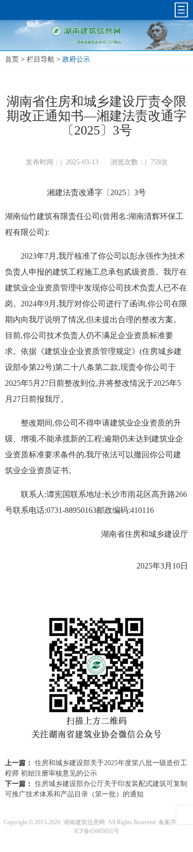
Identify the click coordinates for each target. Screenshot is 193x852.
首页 (12, 59)
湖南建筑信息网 (84, 822)
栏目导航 (40, 59)
